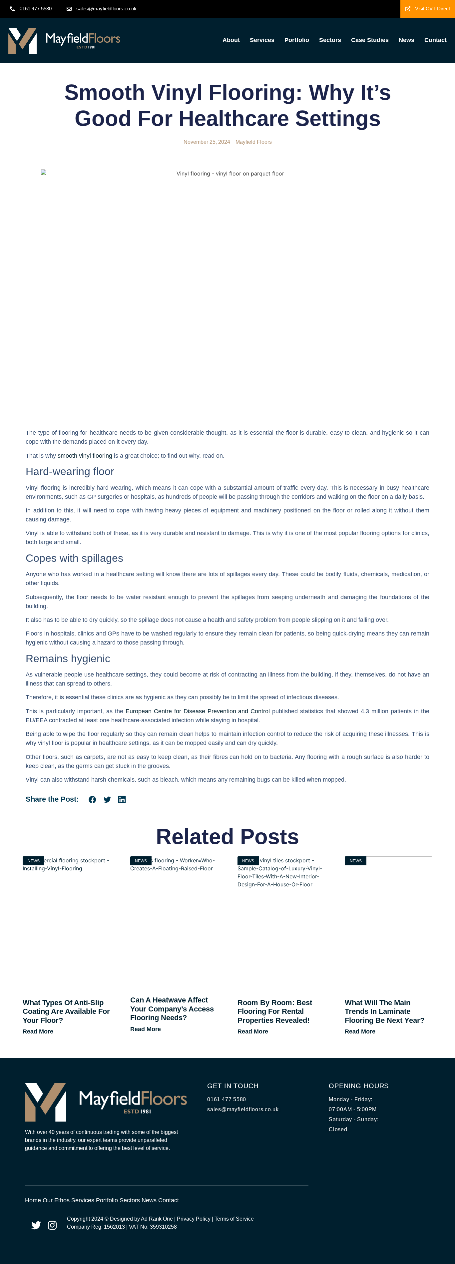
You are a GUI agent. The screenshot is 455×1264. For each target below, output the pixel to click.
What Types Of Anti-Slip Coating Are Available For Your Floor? (66, 1011)
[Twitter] (36, 1225)
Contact (435, 40)
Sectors (330, 40)
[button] (92, 799)
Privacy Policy (194, 1219)
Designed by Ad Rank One (141, 1219)
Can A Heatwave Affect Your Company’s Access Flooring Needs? (172, 1009)
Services (262, 40)
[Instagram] (52, 1225)
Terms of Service (234, 1219)
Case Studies (370, 40)
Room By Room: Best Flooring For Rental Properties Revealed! (274, 1011)
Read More (38, 1031)
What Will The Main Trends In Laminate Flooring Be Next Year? (384, 1011)
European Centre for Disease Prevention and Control (198, 711)
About (231, 40)
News (406, 40)
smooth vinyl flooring (85, 455)
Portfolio (296, 40)
